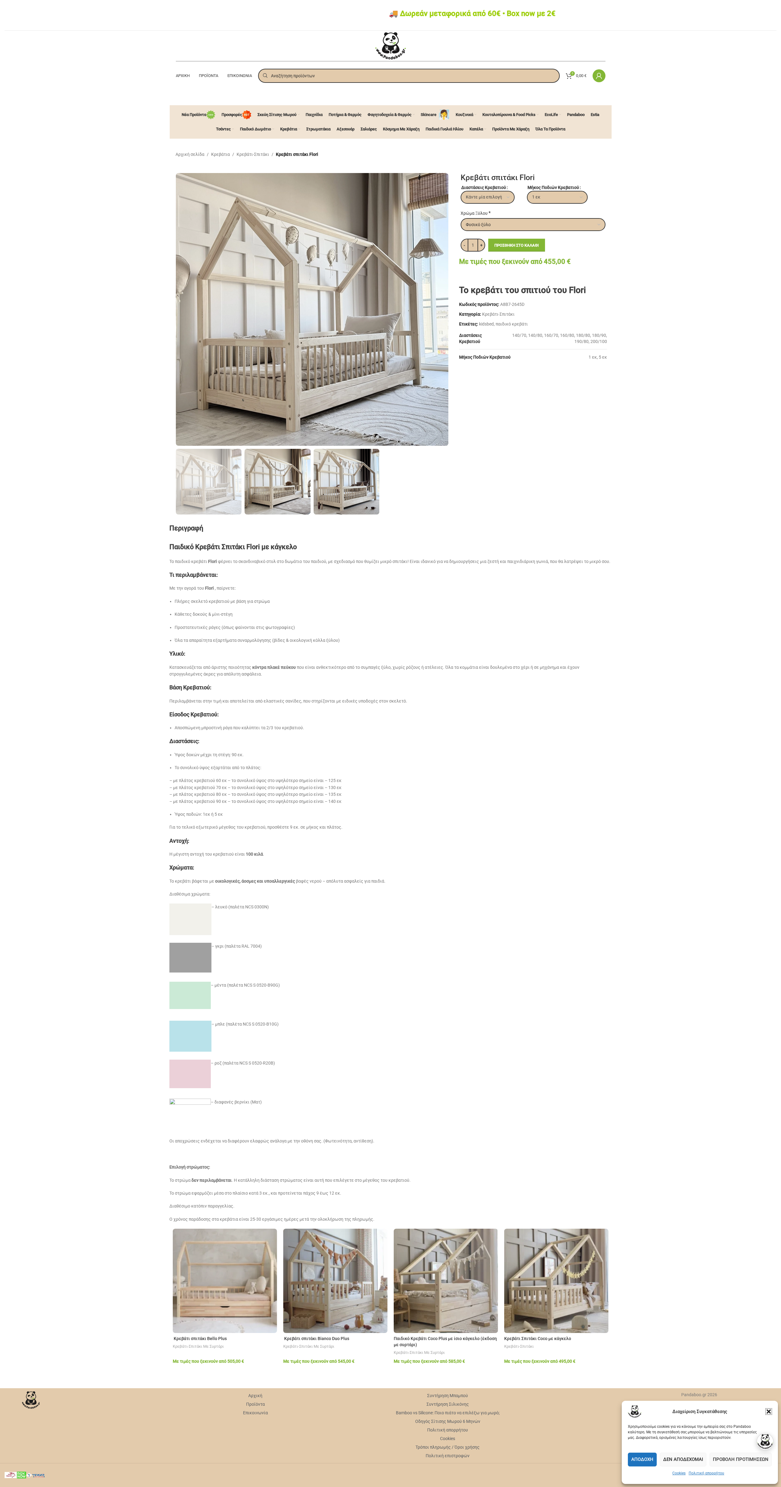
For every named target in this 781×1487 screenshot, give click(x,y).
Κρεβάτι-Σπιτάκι (253, 154)
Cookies (679, 1473)
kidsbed (486, 324)
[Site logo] (390, 45)
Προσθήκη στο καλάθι (516, 245)
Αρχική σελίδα (190, 154)
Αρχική (255, 1395)
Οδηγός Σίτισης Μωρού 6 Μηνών (447, 1421)
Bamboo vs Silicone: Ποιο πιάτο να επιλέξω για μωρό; (448, 1412)
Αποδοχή (642, 1459)
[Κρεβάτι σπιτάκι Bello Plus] (225, 1281)
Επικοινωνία (255, 1412)
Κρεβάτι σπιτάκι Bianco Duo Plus (316, 1338)
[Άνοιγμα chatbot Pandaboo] (765, 1441)
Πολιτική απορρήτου (706, 1473)
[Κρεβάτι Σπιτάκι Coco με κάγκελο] (556, 1281)
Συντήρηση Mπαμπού (447, 1395)
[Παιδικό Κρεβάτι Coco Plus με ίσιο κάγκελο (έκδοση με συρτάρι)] (446, 1281)
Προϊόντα (255, 1404)
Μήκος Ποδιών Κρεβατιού (553, 187)
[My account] (599, 76)
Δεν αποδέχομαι (683, 1459)
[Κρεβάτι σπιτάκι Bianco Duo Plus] (335, 1281)
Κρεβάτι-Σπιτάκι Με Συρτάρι (198, 1346)
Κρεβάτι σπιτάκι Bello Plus (200, 1338)
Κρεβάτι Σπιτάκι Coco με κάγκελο (537, 1338)
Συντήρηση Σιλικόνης (448, 1404)
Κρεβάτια (220, 154)
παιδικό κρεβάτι (512, 324)
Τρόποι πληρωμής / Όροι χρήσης (448, 1447)
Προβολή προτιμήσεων (740, 1459)
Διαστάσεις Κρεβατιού (483, 187)
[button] (769, 1411)
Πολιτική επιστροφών (448, 1455)
